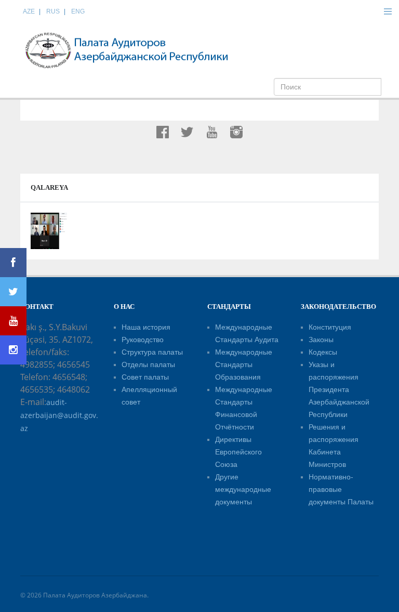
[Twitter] (13, 291)
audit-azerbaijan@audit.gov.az (59, 415)
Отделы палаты (148, 364)
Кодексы (323, 352)
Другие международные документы (243, 489)
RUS (53, 11)
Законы (321, 339)
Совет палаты (145, 377)
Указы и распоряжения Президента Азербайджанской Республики (339, 389)
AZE (29, 11)
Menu (387, 11)
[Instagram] (13, 349)
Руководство (143, 339)
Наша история (146, 327)
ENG (78, 11)
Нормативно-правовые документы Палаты (341, 489)
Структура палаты (152, 352)
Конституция (330, 327)
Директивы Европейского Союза (238, 451)
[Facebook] (13, 262)
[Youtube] (13, 320)
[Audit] (127, 50)
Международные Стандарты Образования (243, 364)
